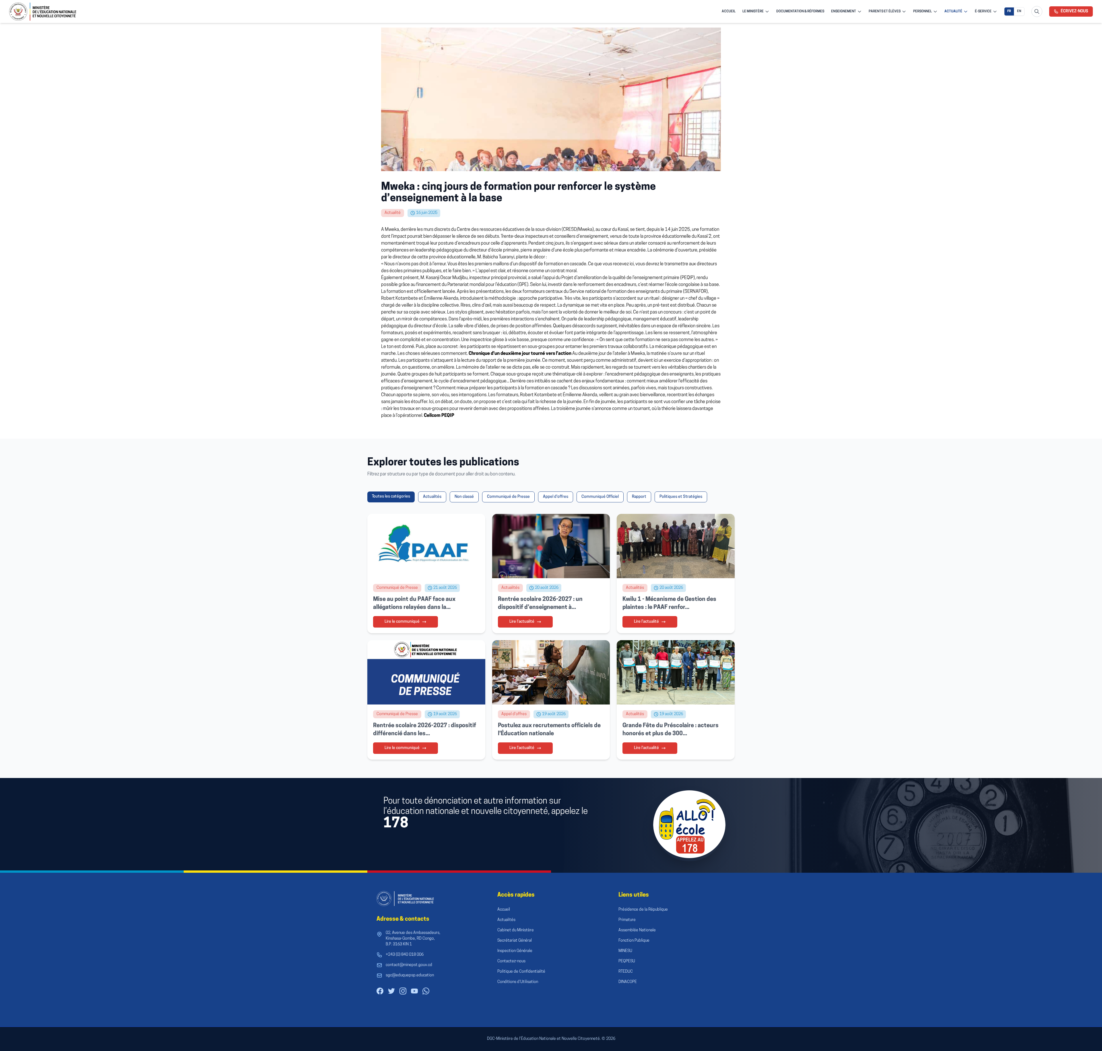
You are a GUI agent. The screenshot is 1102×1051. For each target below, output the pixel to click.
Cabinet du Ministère (515, 930)
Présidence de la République (643, 909)
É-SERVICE (983, 11)
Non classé (464, 497)
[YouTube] (414, 991)
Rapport (639, 497)
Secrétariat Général (514, 940)
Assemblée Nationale (637, 930)
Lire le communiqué (402, 622)
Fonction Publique (633, 940)
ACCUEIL (729, 11)
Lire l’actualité (521, 622)
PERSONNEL (922, 11)
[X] (391, 991)
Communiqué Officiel (600, 497)
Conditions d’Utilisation (517, 982)
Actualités (432, 497)
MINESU (625, 951)
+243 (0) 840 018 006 (405, 955)
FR (1009, 11)
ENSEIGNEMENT (843, 11)
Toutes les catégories (391, 496)
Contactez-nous (511, 961)
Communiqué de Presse (508, 497)
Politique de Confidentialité (521, 971)
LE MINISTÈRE (753, 11)
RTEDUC (625, 971)
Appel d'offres (555, 497)
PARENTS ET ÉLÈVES (885, 11)
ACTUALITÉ (953, 11)
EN (1019, 11)
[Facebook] (380, 991)
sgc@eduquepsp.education (410, 975)
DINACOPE (627, 982)
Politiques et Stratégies (680, 497)
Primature (627, 920)
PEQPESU (626, 961)
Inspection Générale (514, 951)
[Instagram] (402, 991)
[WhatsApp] (425, 991)
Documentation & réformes (800, 11)
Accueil (503, 909)
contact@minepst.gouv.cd (409, 965)
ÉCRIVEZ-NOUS (1074, 11)
